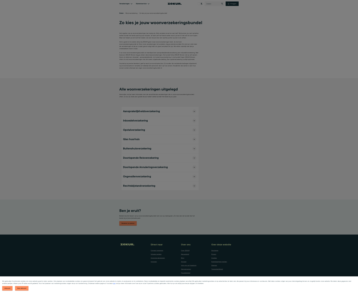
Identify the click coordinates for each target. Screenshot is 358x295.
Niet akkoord (21, 288)
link (114, 283)
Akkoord (7, 288)
